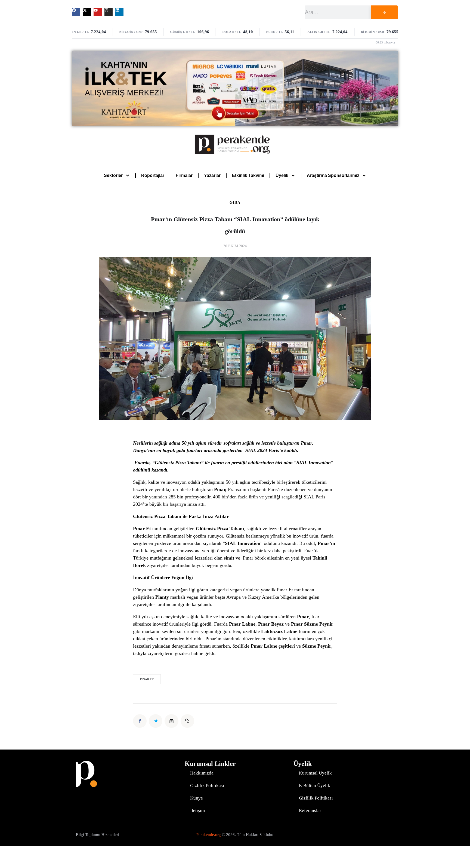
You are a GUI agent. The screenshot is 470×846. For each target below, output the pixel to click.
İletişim (197, 810)
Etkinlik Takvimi (248, 175)
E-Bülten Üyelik (314, 785)
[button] (187, 721)
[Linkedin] (119, 12)
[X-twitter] (87, 12)
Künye (196, 798)
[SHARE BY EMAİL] (171, 721)
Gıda (235, 203)
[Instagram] (108, 12)
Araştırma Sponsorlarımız (333, 175)
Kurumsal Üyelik (315, 773)
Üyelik (282, 175)
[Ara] (384, 12)
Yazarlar (212, 175)
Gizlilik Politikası (207, 785)
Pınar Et (147, 679)
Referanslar (310, 810)
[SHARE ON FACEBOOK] (140, 721)
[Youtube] (98, 12)
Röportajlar (152, 175)
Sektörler (113, 175)
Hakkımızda (202, 773)
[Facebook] (76, 12)
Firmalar (184, 175)
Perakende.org (208, 834)
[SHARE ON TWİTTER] (155, 721)
